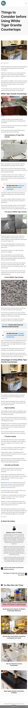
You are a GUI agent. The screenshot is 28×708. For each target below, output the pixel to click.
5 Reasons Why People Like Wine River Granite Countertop (14, 568)
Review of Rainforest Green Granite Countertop (15, 187)
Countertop (5, 63)
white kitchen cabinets (6, 484)
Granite (3, 116)
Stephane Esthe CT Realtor (14, 532)
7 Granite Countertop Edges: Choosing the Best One (15, 335)
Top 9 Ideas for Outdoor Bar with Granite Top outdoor (13, 574)
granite (4, 516)
